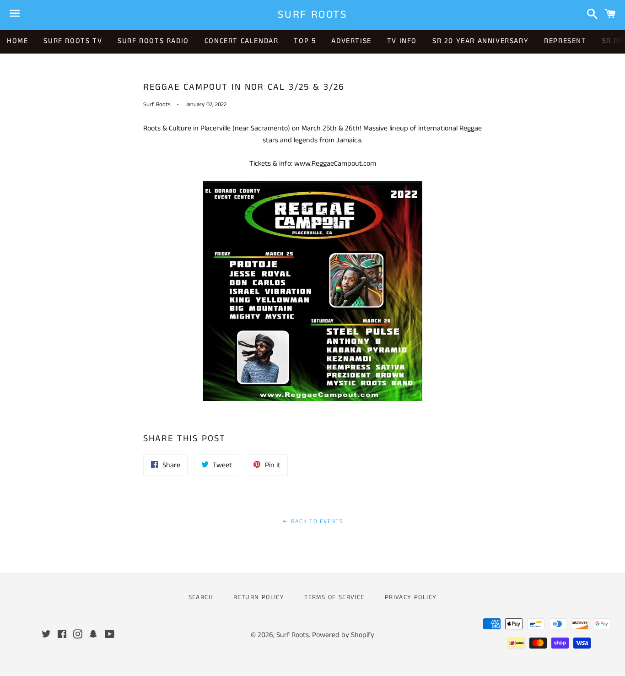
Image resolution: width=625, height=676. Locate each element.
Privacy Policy (411, 597)
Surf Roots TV (72, 41)
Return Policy (258, 597)
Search (201, 597)
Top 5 (305, 41)
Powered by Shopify (343, 635)
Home (17, 41)
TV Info (402, 41)
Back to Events (315, 521)
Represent (565, 41)
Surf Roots (312, 14)
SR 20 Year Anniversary (480, 41)
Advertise (351, 41)
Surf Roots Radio (153, 41)
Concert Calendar (242, 41)
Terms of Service (334, 597)
